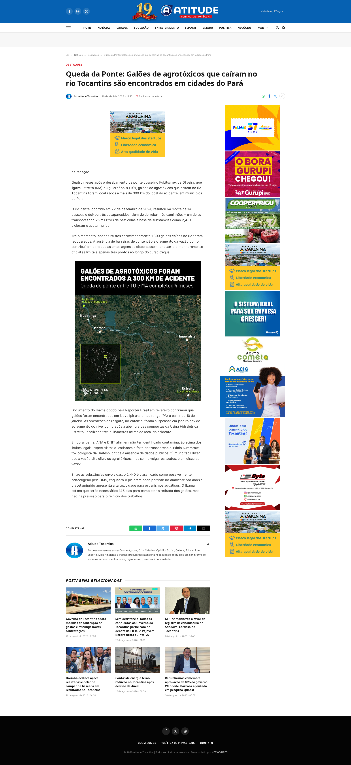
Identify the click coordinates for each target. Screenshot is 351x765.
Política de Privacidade (178, 742)
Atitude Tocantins (88, 96)
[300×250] (252, 149)
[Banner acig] (252, 416)
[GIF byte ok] (252, 509)
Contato (206, 742)
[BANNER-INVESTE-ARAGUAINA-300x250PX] (137, 156)
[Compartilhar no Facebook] (269, 96)
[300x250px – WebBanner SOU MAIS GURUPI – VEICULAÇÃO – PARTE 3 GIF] (252, 196)
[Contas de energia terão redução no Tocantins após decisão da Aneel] (137, 660)
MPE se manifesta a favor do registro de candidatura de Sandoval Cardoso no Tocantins (185, 625)
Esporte (191, 27)
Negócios (244, 27)
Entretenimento (167, 27)
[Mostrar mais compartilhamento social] (282, 96)
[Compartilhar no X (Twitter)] (275, 96)
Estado (208, 27)
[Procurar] (283, 28)
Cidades (122, 27)
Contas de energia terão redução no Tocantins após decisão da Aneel (134, 682)
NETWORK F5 (219, 752)
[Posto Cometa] (252, 361)
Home (87, 27)
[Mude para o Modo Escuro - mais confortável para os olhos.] (277, 27)
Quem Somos (147, 742)
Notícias (104, 27)
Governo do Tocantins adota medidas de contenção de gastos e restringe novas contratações (86, 625)
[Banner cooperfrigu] (252, 242)
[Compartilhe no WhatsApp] (263, 96)
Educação (141, 27)
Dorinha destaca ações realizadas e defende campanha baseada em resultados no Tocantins (83, 684)
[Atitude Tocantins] (175, 11)
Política (225, 27)
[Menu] (68, 28)
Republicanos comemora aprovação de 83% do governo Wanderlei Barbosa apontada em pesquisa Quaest (186, 684)
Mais (261, 27)
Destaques (74, 64)
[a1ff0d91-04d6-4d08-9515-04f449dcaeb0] (252, 462)
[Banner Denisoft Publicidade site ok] (252, 335)
